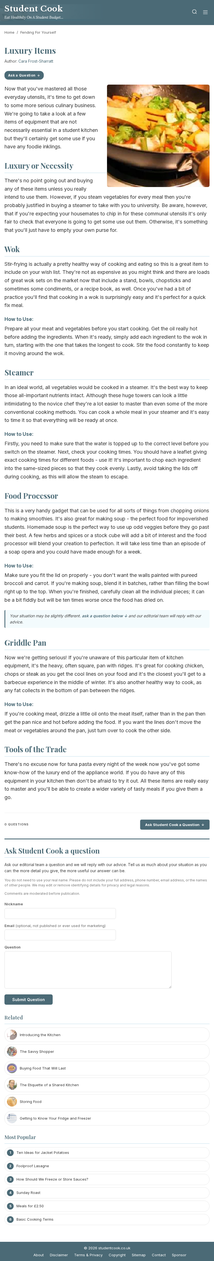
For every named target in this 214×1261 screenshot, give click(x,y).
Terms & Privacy (88, 1255)
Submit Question (28, 999)
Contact (159, 1255)
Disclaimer (59, 1255)
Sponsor (179, 1255)
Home (9, 32)
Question (12, 947)
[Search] (194, 13)
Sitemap (139, 1255)
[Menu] (205, 12)
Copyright (117, 1255)
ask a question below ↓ (104, 615)
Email (55, 925)
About (38, 1255)
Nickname (13, 904)
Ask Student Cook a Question (172, 824)
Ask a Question (21, 75)
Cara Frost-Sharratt (35, 61)
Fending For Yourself (38, 32)
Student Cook (33, 9)
